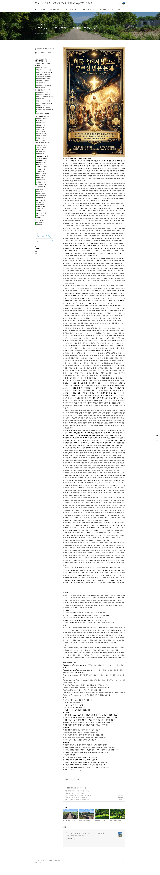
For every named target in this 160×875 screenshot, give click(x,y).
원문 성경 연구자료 (41, 191)
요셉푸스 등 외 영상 (41, 206)
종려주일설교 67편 (41, 154)
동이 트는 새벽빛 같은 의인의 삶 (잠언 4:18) (76, 799)
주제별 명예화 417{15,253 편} (43, 113)
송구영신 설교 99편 (41, 182)
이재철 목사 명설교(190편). (43, 101)
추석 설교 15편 (40, 171)
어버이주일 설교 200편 (42, 162)
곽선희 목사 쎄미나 (41, 99)
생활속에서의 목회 (41, 195)
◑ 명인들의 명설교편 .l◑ (42, 90)
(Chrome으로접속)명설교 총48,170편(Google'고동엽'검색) (64, 3)
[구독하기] (157, 439)
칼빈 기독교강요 (40, 200)
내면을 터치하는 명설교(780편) (43, 70)
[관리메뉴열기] (157, 436)
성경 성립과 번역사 (41, 202)
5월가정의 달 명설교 (41, 158)
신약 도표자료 (40, 204)
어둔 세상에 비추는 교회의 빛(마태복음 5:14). (76, 791)
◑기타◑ (67, 788)
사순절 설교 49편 (40, 149)
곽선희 (43, 9)
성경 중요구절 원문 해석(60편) (43, 85)
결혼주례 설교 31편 (41, 133)
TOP (123, 861)
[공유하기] (70, 779)
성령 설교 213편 (40, 164)
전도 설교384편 (40, 120)
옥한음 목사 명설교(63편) (42, 105)
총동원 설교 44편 (40, 123)
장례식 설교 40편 (40, 138)
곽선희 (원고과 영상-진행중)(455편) (45, 96)
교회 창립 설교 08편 (41, 118)
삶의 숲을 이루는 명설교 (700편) (44, 72)
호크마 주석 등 (40, 217)
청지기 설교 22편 (40, 131)
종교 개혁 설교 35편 (41, 136)
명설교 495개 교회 (41, 213)
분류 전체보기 (41, 61)
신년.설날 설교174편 (41, 145)
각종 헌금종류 (40, 215)
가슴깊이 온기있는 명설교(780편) (44, 78)
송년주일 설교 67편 (41, 184)
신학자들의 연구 (40, 198)
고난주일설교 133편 (41, 151)
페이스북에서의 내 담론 (42, 83)
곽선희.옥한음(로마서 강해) (43, 107)
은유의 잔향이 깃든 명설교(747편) (44, 74)
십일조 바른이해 (40, 87)
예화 (119, 9)
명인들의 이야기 (40, 193)
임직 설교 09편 (40, 127)
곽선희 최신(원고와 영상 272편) (44, 94)
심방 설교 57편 (40, 129)
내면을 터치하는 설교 (72, 9)
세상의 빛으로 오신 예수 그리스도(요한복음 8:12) (77, 795)
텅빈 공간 (39, 224)
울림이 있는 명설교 (55, 9)
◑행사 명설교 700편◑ (42, 116)
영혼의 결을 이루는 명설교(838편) (44, 76)
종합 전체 (73, 788)
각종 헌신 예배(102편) (41, 140)
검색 (120, 3)
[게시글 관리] (72, 779)
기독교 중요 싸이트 (41, 208)
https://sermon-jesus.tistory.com (75, 835)
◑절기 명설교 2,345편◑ (42, 143)
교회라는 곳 (39, 189)
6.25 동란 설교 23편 (41, 167)
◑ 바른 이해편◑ (40, 187)
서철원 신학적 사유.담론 (42, 81)
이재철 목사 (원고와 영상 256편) (44, 103)
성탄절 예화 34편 (40, 180)
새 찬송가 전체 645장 (41, 211)
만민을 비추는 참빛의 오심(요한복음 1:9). (75, 797)
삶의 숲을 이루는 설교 (89, 9)
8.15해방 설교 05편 (41, 169)
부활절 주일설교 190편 (42, 156)
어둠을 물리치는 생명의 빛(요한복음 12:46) (75, 793)
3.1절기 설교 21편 (41, 147)
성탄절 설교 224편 (41, 177)
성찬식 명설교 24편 (41, 125)
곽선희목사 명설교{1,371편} (43, 92)
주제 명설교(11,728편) (106, 9)
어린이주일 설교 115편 (42, 160)
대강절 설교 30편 (40, 175)
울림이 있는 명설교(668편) (42, 68)
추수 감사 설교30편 (41, 173)
